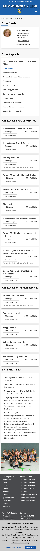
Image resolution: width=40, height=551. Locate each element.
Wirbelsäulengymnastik (12, 111)
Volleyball (6, 506)
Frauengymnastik (10, 73)
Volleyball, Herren (28, 498)
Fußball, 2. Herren (28, 486)
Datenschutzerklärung (20, 543)
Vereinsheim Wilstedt (11, 280)
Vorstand (6, 516)
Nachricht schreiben (23, 44)
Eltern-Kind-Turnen (11, 68)
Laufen (5, 488)
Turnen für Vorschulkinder (13, 107)
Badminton (7, 479)
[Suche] (36, 12)
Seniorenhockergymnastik (13, 94)
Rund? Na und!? (9, 85)
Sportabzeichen (9, 498)
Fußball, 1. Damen (28, 479)
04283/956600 (23, 41)
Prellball (6, 491)
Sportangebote (7, 477)
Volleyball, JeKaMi (28, 500)
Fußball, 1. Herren (28, 483)
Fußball (5, 486)
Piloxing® (7, 81)
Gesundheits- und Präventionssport (17, 77)
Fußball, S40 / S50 (28, 488)
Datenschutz (19, 1)
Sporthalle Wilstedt (10, 135)
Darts (5, 483)
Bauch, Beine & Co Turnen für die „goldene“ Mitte (20, 62)
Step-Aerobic (8, 98)
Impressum (28, 1)
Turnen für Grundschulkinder (14, 102)
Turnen (5, 503)
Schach (5, 494)
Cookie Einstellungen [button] (14, 547)
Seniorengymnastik (10, 90)
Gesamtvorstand (9, 519)
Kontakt (10, 1)
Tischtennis (7, 500)
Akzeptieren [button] (30, 547)
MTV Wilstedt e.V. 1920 (20, 6)
